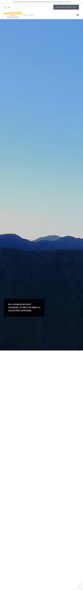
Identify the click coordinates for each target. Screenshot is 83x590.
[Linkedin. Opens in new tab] (9, 7)
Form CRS (67, 1)
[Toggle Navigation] (77, 15)
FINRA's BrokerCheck (58, 1)
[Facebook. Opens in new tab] (5, 7)
